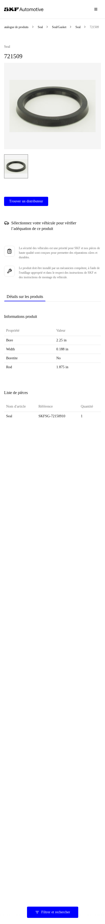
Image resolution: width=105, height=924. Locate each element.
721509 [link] (94, 27)
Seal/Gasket (59, 27)
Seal (40, 27)
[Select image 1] (16, 166)
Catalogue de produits (15, 27)
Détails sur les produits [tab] (25, 296)
